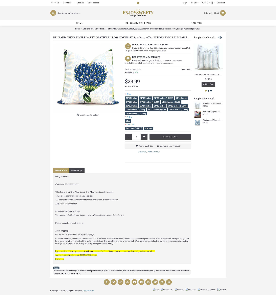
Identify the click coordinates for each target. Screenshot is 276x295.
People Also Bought (204, 37)
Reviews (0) (76, 170)
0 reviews (142, 152)
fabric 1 (130, 124)
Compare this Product (170, 146)
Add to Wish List (146, 146)
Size (129, 94)
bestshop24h (89, 291)
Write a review (153, 152)
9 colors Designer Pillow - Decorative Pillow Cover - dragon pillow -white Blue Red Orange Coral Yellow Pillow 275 (213, 112)
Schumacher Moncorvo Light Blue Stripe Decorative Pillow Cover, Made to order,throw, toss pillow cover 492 (209, 74)
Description (61, 170)
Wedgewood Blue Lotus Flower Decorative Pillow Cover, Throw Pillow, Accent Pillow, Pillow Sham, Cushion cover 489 (213, 120)
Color (129, 117)
